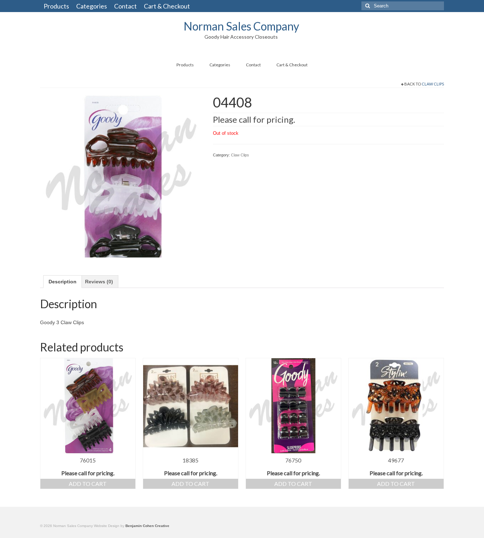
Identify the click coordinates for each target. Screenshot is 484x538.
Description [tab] (63, 281)
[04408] (121, 175)
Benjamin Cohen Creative (147, 526)
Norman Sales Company (241, 26)
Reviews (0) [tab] (99, 281)
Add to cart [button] (88, 483)
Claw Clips (433, 84)
